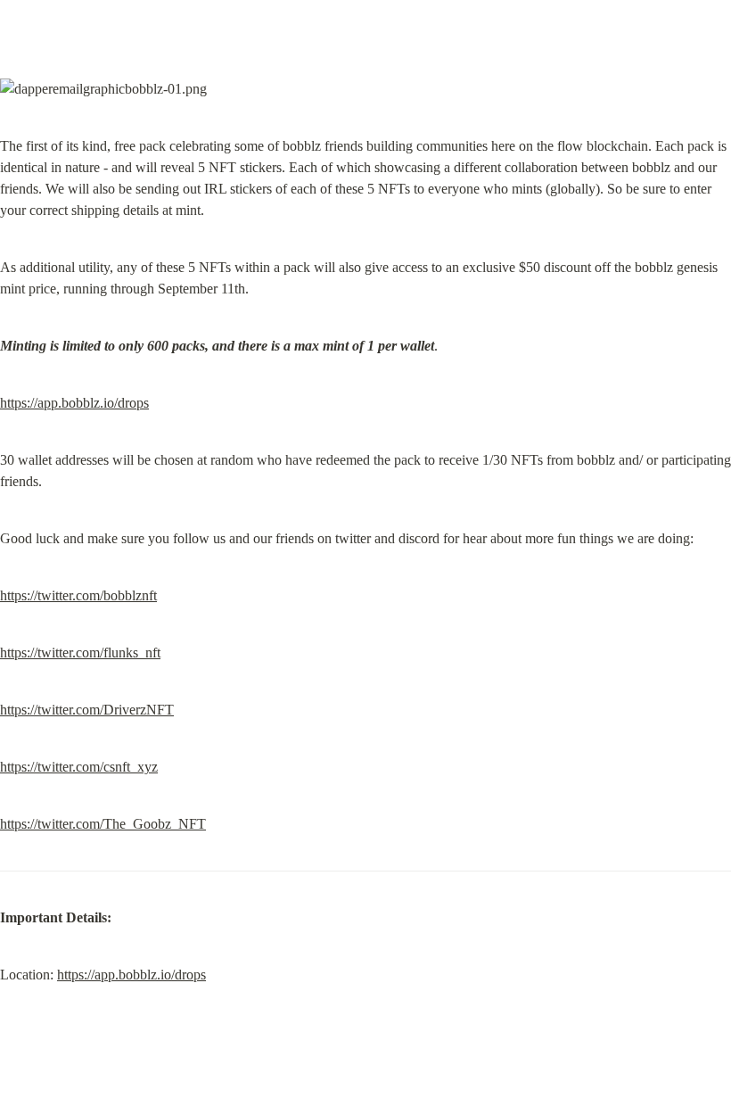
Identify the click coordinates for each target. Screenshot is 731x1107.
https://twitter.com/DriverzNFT (87, 709)
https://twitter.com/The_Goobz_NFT (103, 823)
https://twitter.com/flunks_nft (80, 652)
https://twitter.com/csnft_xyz (79, 766)
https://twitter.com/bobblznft (78, 595)
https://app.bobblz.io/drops (74, 402)
